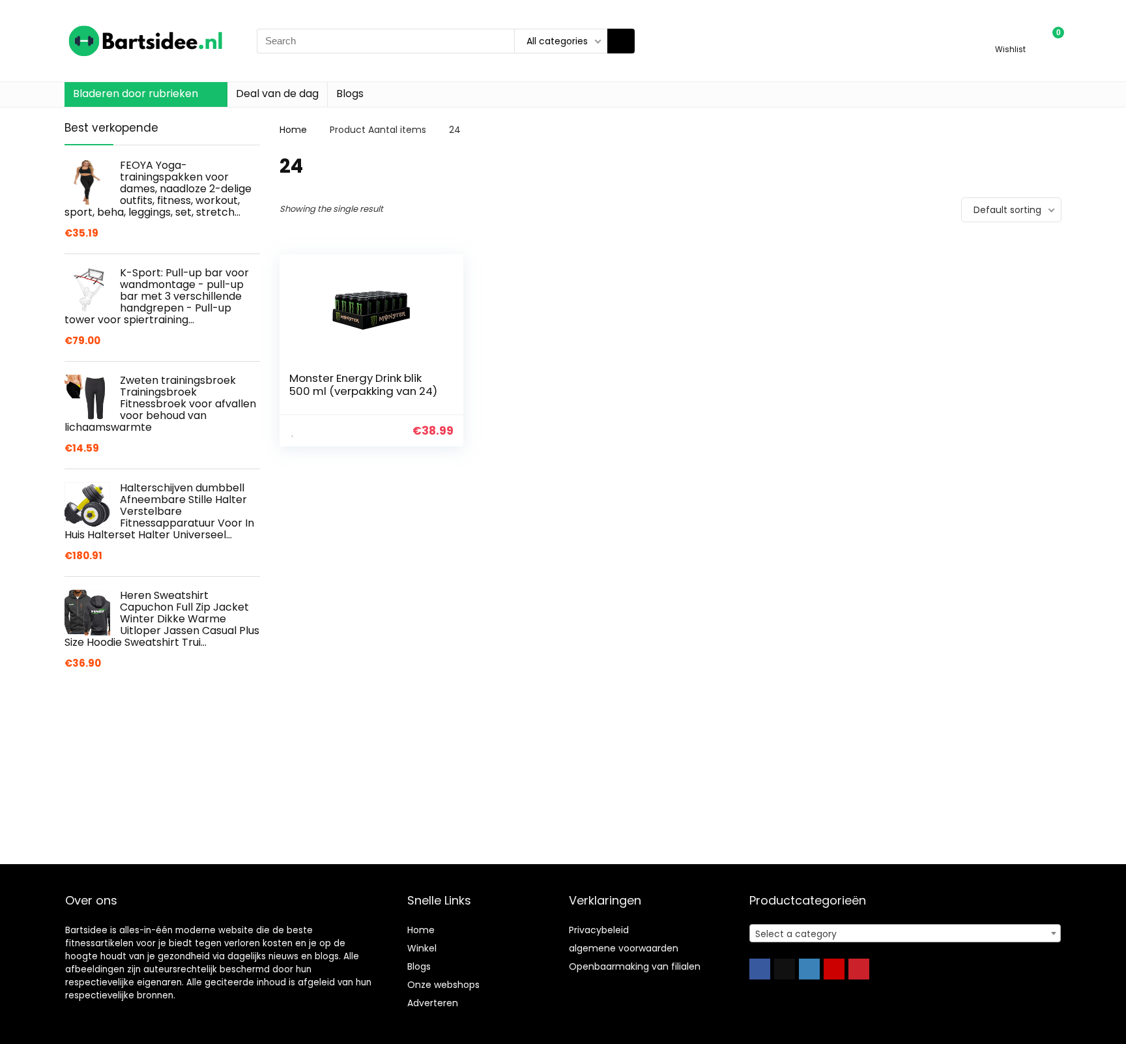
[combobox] (905, 933)
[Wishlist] (1010, 35)
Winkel (422, 948)
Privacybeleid (599, 929)
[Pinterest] (858, 969)
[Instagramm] (809, 969)
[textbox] (905, 934)
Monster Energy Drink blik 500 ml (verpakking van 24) (363, 384)
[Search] (621, 41)
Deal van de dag (277, 93)
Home (293, 129)
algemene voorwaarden (623, 948)
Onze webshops (443, 984)
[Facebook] (759, 969)
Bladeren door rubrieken (135, 93)
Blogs (350, 93)
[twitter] (784, 969)
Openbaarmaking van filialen (634, 966)
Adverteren (432, 1002)
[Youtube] (834, 969)
